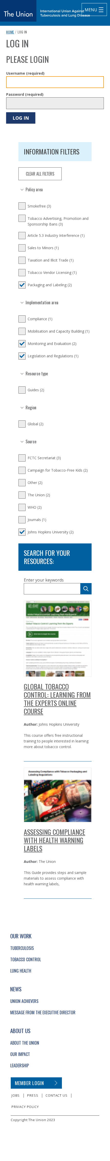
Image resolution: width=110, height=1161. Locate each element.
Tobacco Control (25, 959)
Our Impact (20, 1054)
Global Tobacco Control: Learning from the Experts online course (57, 698)
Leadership (19, 1065)
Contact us (56, 1095)
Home (10, 31)
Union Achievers (24, 1001)
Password (24, 94)
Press (32, 1095)
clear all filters (40, 174)
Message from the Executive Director (42, 1012)
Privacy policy (25, 1106)
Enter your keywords (44, 580)
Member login (29, 1083)
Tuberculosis (22, 948)
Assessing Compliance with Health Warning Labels (54, 840)
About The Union (24, 1043)
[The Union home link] (45, 11)
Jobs (16, 1095)
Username (25, 73)
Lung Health (20, 971)
